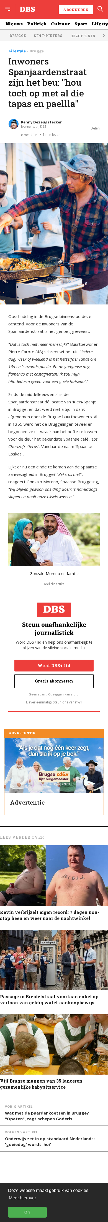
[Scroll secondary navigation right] (103, 35)
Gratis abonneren (54, 681)
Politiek (37, 24)
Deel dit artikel (54, 584)
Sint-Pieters (48, 35)
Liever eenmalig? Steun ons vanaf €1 (54, 702)
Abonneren (76, 9)
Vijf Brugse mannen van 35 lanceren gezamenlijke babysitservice (41, 1084)
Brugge (17, 35)
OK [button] (27, 1212)
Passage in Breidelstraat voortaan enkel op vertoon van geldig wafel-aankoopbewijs (49, 999)
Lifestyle (17, 51)
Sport (80, 24)
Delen (95, 128)
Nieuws (14, 24)
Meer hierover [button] (22, 1198)
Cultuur (60, 24)
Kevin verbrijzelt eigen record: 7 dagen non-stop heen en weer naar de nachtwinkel (49, 915)
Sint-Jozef (82, 36)
